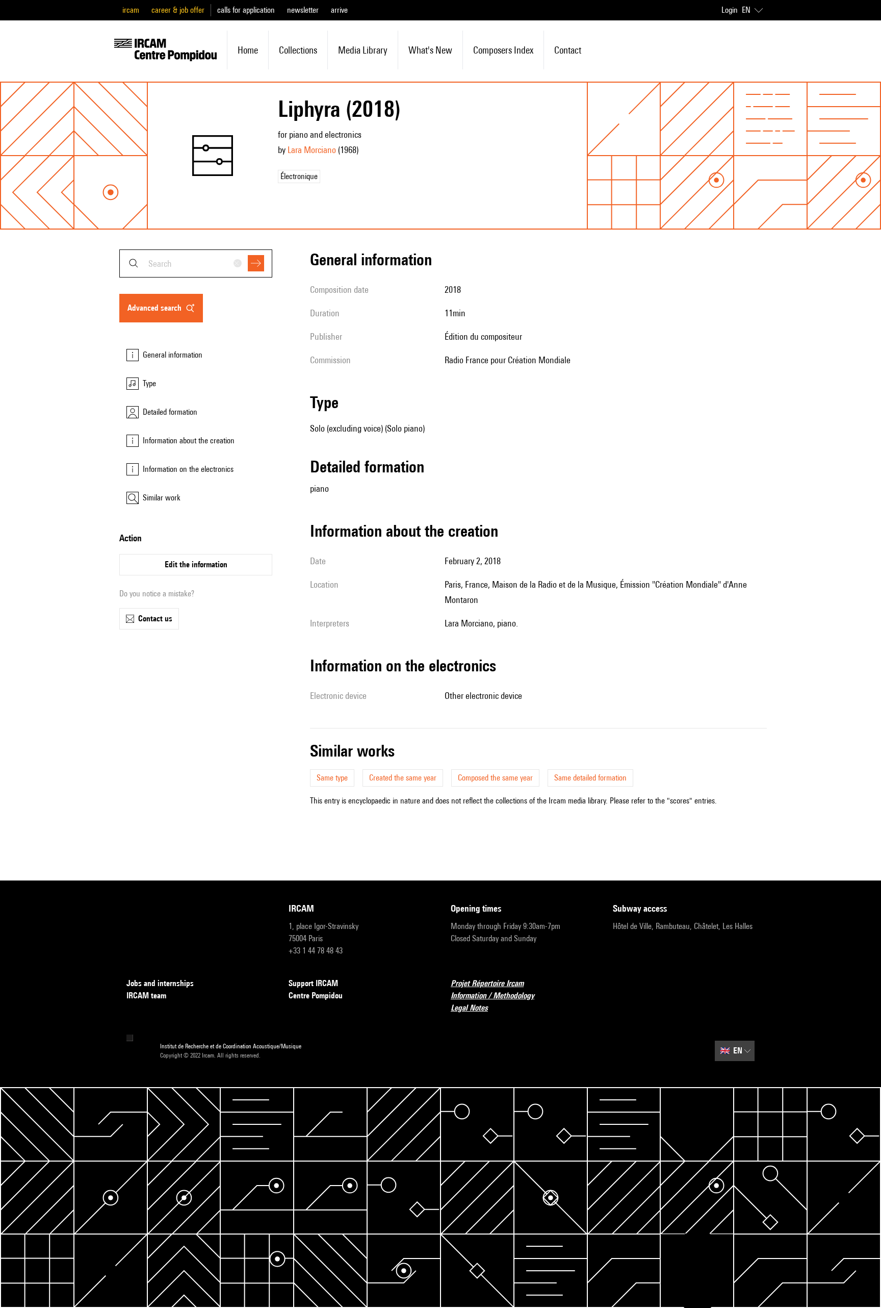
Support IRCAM (313, 983)
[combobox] (195, 263)
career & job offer (177, 10)
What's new (430, 50)
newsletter (303, 10)
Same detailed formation (590, 778)
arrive (339, 10)
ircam (130, 10)
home (248, 50)
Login (729, 10)
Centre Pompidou (316, 995)
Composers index (503, 50)
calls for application (246, 10)
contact (567, 50)
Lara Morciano (312, 149)
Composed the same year (495, 778)
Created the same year (402, 778)
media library (362, 50)
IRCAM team (146, 995)
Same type (332, 778)
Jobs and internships (160, 983)
